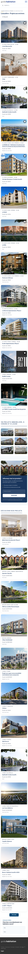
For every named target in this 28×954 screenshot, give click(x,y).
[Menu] (26, 2)
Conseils (17, 947)
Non (5, 932)
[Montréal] (7, 432)
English (2, 951)
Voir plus (14, 914)
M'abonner (14, 495)
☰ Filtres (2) (5, 16)
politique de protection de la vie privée (15, 499)
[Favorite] (24, 23)
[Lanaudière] (7, 450)
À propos (12, 947)
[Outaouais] (21, 450)
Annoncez (7, 947)
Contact (3, 947)
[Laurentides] (7, 441)
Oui (5, 927)
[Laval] (21, 441)
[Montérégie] (21, 432)
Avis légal (22, 947)
